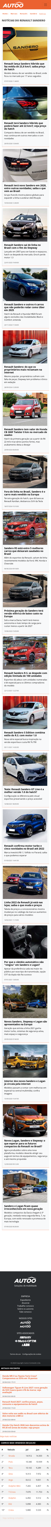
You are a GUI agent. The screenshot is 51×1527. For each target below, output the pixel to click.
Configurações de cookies (31, 1354)
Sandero (33, 14)
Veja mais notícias (8, 1436)
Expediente (25, 1300)
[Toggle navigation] (45, 4)
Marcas (14, 14)
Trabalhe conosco (25, 1306)
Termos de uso (15, 1354)
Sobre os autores (25, 1308)
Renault (23, 14)
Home (5, 14)
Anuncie (25, 1303)
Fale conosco (25, 1311)
